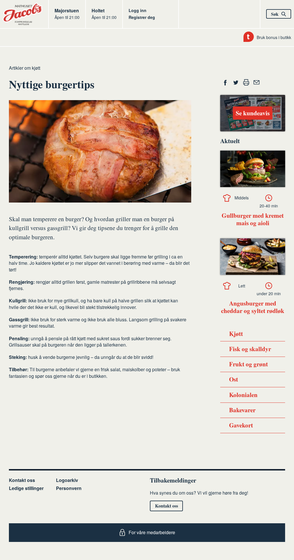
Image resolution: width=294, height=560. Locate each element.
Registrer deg (142, 17)
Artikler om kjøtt (24, 68)
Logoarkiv (67, 480)
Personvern (69, 488)
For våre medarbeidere (152, 532)
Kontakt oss (22, 480)
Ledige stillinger (26, 488)
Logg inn (137, 10)
